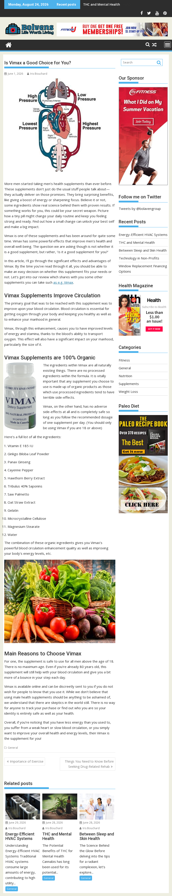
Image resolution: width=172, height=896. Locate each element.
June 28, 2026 (54, 822)
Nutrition (125, 376)
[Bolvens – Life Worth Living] (9, 44)
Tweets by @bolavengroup (140, 208)
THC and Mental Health (137, 242)
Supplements (129, 383)
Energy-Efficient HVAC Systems (143, 234)
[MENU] (167, 44)
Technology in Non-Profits (139, 258)
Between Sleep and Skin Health (107, 4)
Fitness (124, 360)
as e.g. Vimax (63, 282)
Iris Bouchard (38, 74)
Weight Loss (128, 391)
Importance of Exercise (26, 761)
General (13, 748)
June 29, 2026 (17, 822)
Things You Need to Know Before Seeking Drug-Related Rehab (89, 763)
